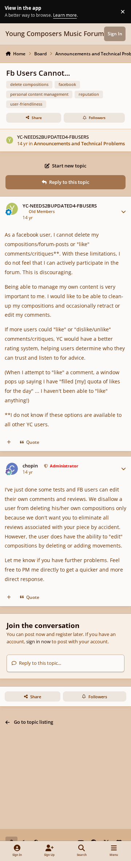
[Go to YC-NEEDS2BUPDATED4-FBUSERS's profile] (9, 140)
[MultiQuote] (9, 442)
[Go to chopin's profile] (12, 469)
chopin (30, 466)
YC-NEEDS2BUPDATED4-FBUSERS (53, 137)
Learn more (12, 11)
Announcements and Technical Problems (79, 143)
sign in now (38, 641)
